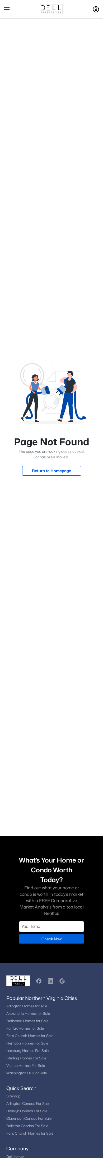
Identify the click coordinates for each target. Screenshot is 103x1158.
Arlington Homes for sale (26, 1006)
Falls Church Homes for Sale (29, 1036)
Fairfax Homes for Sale (25, 1028)
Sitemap (13, 1096)
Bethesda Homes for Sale (27, 1021)
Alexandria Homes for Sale (28, 1013)
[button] (7, 9)
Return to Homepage (51, 470)
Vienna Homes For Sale (25, 1065)
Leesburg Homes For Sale (27, 1051)
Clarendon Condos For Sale (29, 1118)
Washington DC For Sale (26, 1073)
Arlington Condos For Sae (27, 1103)
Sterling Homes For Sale (26, 1058)
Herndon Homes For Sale (27, 1043)
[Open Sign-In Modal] (96, 9)
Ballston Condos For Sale (27, 1126)
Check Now (51, 939)
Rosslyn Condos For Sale (26, 1111)
